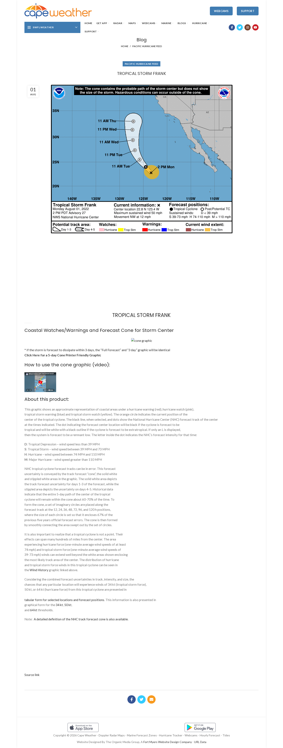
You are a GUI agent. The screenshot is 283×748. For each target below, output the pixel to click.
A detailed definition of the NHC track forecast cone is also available (81, 619)
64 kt (33, 610)
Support (247, 11)
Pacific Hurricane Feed (147, 46)
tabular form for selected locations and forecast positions (64, 600)
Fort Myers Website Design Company (167, 742)
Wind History (39, 570)
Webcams (221, 11)
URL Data (200, 742)
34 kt (59, 605)
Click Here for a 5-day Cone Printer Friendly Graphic (62, 355)
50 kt (67, 605)
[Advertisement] (141, 251)
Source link (32, 675)
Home (124, 46)
